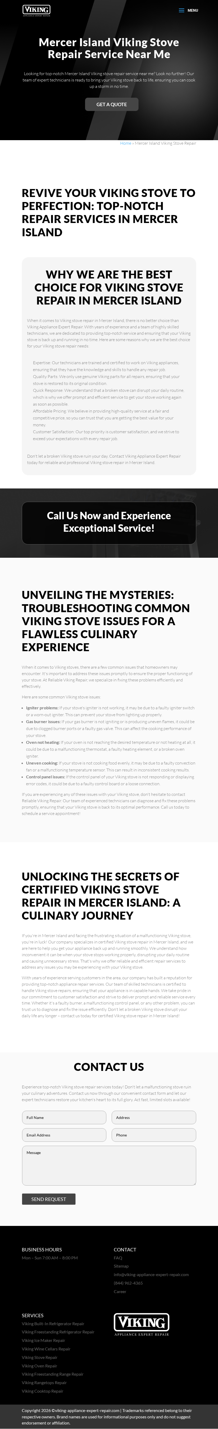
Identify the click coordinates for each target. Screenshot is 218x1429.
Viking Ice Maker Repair (43, 1340)
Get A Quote (112, 104)
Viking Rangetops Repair (44, 1382)
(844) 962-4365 (128, 1282)
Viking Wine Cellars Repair (46, 1348)
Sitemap (121, 1265)
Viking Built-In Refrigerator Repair (53, 1323)
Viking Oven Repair (39, 1365)
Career (120, 1291)
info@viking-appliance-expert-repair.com (151, 1274)
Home (125, 143)
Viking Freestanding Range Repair (52, 1373)
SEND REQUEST (48, 1199)
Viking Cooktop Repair (42, 1390)
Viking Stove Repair (39, 1357)
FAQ (118, 1257)
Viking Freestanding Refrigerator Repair (58, 1331)
